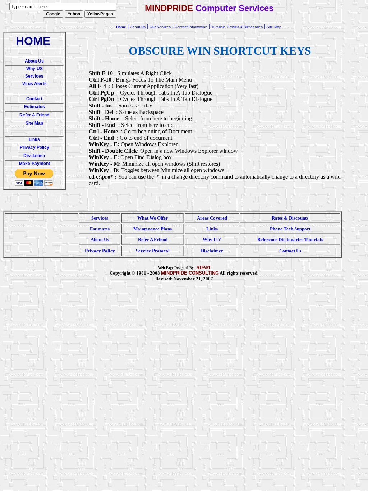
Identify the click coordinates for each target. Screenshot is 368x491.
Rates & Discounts (290, 218)
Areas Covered (212, 218)
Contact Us (290, 250)
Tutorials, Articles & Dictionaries (237, 27)
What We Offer (152, 218)
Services (34, 76)
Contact (34, 98)
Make (24, 163)
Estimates (34, 106)
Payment (41, 163)
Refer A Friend (34, 115)
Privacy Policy (34, 147)
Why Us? (212, 239)
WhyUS (34, 68)
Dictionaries (291, 239)
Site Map (34, 123)
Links (34, 139)
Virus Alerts (34, 83)
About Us (34, 61)
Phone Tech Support (290, 228)
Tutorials (313, 239)
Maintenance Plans (152, 228)
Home (121, 27)
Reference (267, 239)
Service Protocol (153, 250)
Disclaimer (34, 155)
